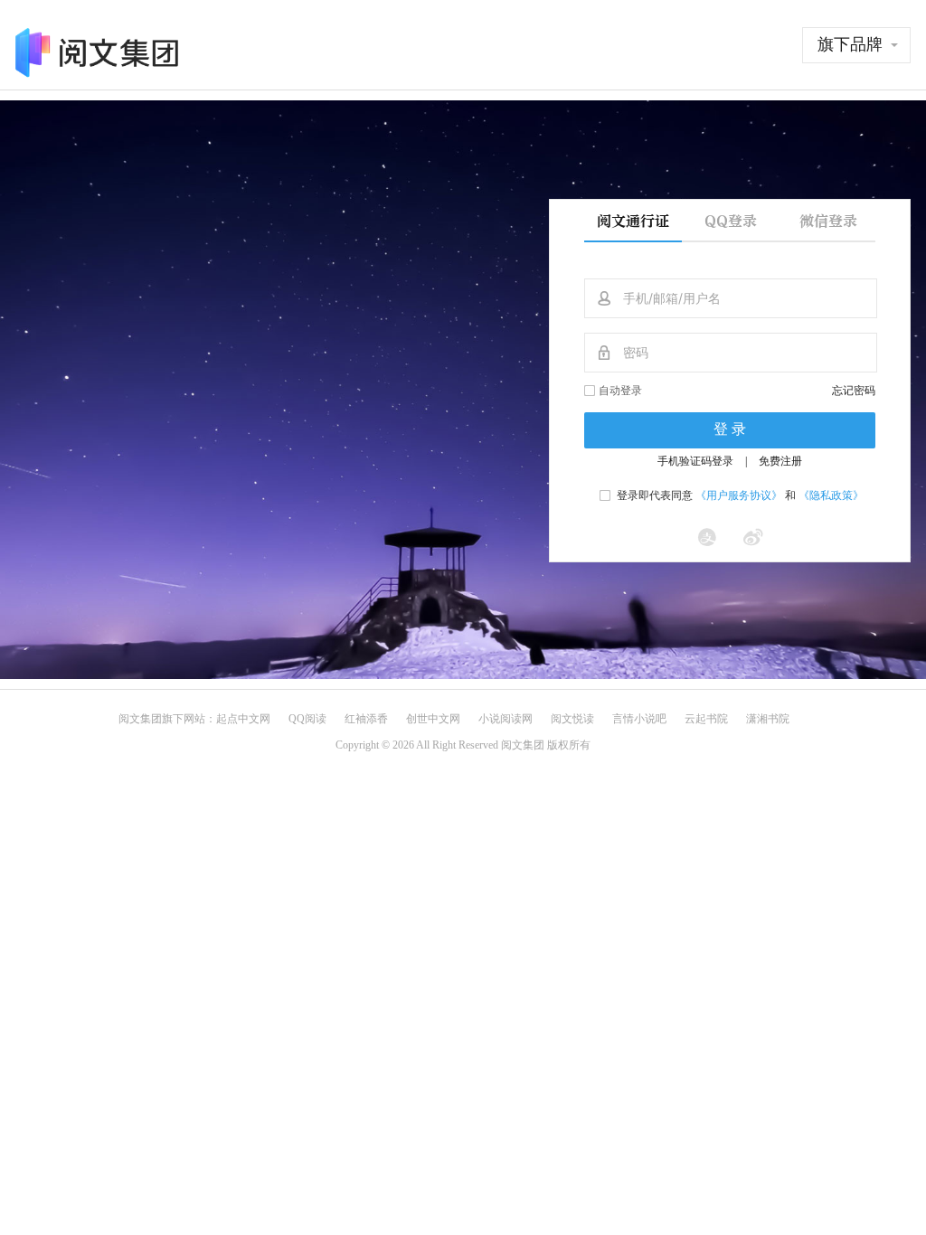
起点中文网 (243, 718)
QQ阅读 (307, 718)
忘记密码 (853, 390)
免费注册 (780, 461)
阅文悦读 (572, 718)
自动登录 (620, 390)
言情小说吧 (639, 718)
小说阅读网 (505, 718)
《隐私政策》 (831, 495)
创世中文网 (433, 718)
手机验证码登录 (695, 461)
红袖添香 (366, 718)
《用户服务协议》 (738, 495)
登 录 (729, 429)
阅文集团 (140, 718)
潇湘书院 (767, 718)
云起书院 (706, 718)
